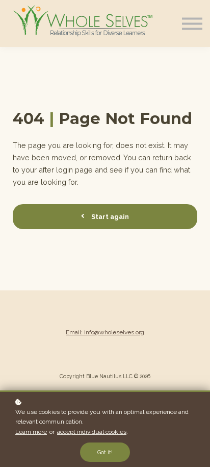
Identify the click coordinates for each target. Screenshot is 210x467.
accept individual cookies (91, 431)
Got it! (105, 452)
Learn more (31, 431)
